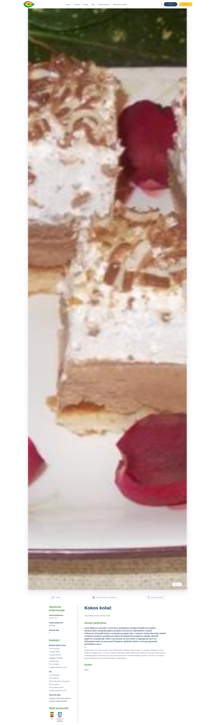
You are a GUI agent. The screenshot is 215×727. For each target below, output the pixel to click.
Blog (93, 4)
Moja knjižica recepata (119, 4)
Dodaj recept (186, 4)
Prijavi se (170, 4)
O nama (68, 4)
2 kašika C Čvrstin (56, 658)
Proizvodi (77, 4)
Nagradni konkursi (103, 4)
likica (86, 670)
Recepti (86, 4)
